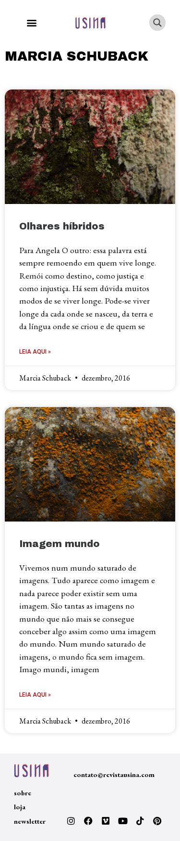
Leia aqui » (35, 351)
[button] (31, 23)
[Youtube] (123, 820)
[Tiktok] (140, 820)
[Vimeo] (105, 820)
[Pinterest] (157, 820)
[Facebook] (88, 820)
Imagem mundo (59, 544)
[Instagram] (71, 820)
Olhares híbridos (62, 226)
